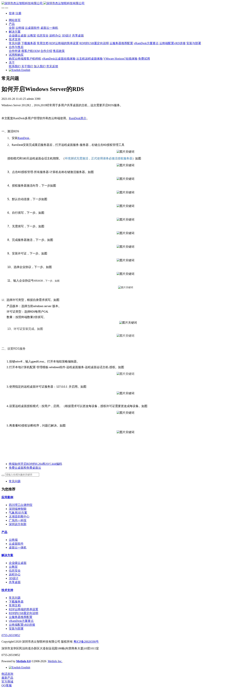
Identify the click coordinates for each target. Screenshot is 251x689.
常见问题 (15, 481)
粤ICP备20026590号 (86, 641)
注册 (18, 13)
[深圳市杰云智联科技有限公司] (125, 3)
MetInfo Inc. (55, 661)
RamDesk (23, 138)
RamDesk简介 (77, 118)
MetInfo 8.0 (23, 661)
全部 (12, 27)
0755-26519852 (10, 635)
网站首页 (15, 20)
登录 (12, 13)
